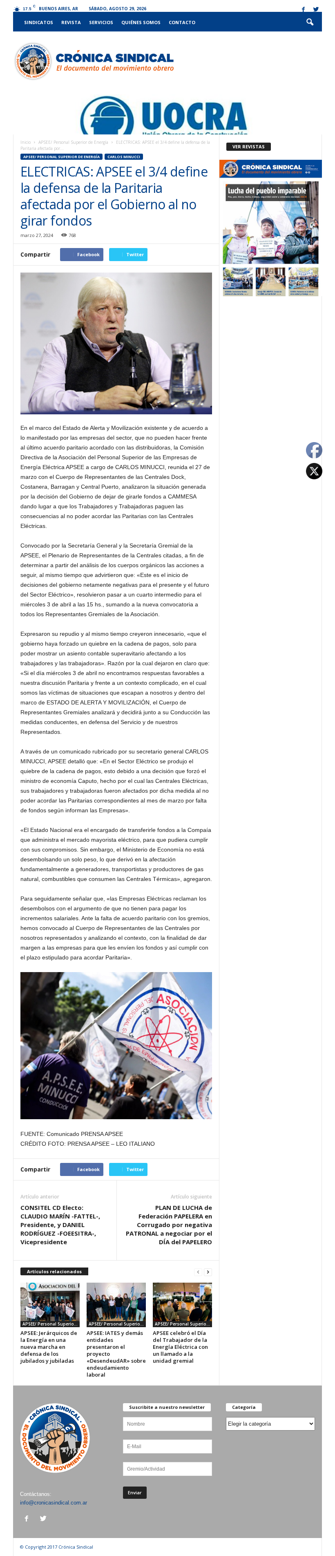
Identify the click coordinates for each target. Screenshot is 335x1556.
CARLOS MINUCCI (123, 156)
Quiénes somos (141, 22)
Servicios (101, 22)
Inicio (25, 142)
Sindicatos (38, 22)
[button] (310, 22)
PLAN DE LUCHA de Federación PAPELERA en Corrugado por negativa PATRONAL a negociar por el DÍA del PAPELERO (169, 1224)
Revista (71, 22)
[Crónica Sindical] (93, 61)
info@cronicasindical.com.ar (53, 1503)
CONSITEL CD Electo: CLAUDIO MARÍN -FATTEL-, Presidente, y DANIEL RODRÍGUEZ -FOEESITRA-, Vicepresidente (60, 1224)
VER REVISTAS (248, 146)
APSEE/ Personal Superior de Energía (73, 142)
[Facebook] (303, 10)
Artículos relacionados (54, 1271)
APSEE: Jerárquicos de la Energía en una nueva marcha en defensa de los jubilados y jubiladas (48, 1346)
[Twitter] (316, 10)
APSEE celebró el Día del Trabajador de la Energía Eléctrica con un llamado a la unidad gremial (180, 1346)
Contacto (182, 22)
